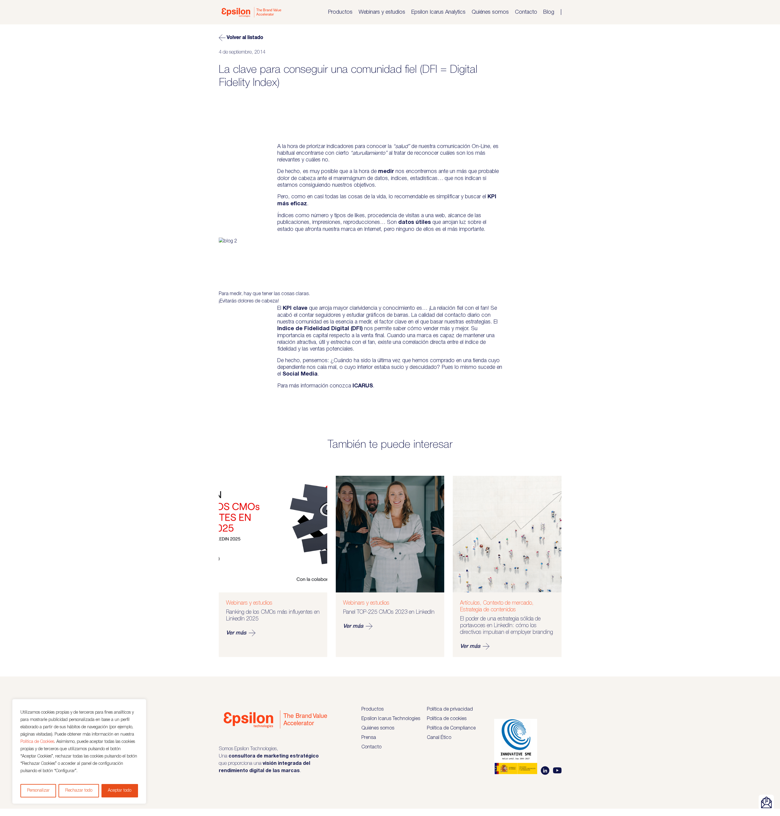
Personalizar (38, 791)
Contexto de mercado (507, 603)
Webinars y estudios (382, 12)
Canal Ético (439, 738)
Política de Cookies (37, 742)
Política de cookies (446, 719)
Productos (340, 12)
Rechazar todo (78, 791)
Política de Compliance (451, 728)
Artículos (470, 603)
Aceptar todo (119, 791)
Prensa (368, 738)
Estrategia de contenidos (488, 609)
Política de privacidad (450, 709)
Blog (548, 12)
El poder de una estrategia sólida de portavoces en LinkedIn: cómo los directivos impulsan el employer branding (506, 625)
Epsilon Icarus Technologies (390, 719)
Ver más (236, 633)
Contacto (526, 12)
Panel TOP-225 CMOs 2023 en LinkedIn (388, 612)
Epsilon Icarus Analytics (438, 12)
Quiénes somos (490, 12)
